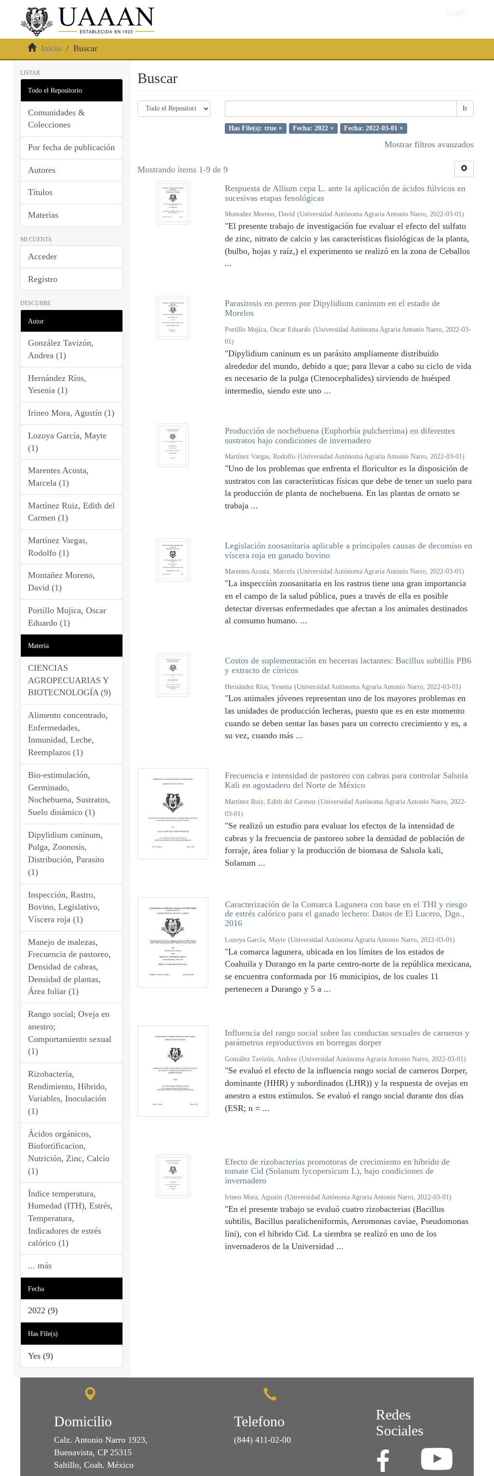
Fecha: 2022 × (313, 128)
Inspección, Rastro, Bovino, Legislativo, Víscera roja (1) (64, 907)
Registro (42, 279)
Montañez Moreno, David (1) (61, 581)
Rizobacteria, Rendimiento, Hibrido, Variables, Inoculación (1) (67, 1092)
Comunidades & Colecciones (56, 119)
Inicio (51, 48)
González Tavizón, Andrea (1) (61, 349)
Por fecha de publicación (71, 147)
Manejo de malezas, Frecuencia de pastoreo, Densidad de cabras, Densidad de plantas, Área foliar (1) (69, 967)
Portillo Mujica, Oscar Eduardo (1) (67, 616)
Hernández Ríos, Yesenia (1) (57, 384)
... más (40, 1265)
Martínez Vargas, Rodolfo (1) (58, 546)
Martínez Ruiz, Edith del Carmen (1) (71, 512)
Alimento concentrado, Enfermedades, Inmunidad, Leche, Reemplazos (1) (68, 733)
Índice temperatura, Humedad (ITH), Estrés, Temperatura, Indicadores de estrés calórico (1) (70, 1218)
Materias (43, 215)
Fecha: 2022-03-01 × (373, 128)
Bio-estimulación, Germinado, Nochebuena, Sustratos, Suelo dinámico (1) (69, 793)
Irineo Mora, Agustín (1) (71, 413)
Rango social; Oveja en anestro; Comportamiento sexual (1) (69, 1032)
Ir (465, 108)
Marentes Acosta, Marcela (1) (58, 476)
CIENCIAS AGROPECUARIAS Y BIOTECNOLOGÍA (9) (69, 680)
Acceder (42, 256)
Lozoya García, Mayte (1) (67, 442)
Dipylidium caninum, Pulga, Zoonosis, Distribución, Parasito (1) (66, 853)
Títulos (40, 192)
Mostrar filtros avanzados (429, 144)
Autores (41, 170)
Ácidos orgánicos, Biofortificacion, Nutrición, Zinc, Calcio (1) (69, 1152)
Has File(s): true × (255, 128)
